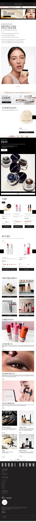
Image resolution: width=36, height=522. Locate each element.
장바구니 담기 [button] (7, 226)
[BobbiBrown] (18, 4)
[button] (1, 4)
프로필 (3, 471)
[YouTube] (8, 497)
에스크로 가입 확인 (5, 474)
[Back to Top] (32, 519)
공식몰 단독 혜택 (4, 470)
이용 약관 (3, 511)
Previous (2, 212)
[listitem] (6, 217)
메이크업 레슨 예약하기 (5, 492)
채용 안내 (3, 488)
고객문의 (3, 482)
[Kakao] (10, 497)
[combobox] (18, 517)
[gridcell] (13, 221)
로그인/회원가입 (4, 473)
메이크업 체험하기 (17, 226)
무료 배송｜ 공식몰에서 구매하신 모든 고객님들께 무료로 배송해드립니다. (18, 1)
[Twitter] (5, 497)
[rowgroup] (18, 296)
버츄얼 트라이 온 (4, 493)
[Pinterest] (7, 497)
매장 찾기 (3, 486)
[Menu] (1, 4)
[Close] (34, 1)
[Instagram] (2, 497)
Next (34, 117)
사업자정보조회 (3, 510)
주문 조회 (3, 485)
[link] (34, 4)
